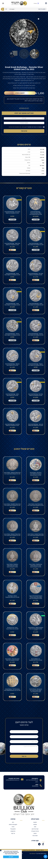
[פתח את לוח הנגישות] (45, 856)
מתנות (35, 833)
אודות (13, 826)
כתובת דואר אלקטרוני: (13, 778)
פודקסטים (13, 831)
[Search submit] (2, 9)
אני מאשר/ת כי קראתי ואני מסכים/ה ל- (26, 127)
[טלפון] (41, 785)
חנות (35, 826)
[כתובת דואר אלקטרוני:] (22, 779)
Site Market (32, 853)
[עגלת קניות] (46, 3)
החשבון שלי (13, 829)
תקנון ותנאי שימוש (13, 824)
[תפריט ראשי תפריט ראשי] (3, 3)
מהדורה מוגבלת (35, 831)
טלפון (37, 784)
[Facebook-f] (43, 844)
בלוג (13, 822)
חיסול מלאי (35, 835)
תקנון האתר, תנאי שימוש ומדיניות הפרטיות (18, 127)
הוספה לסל (12, 250)
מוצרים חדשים (35, 829)
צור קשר (13, 833)
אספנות (35, 824)
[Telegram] (39, 844)
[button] (0, 850)
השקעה (35, 822)
